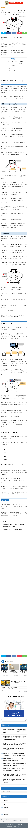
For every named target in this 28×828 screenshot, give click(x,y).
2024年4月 (5, 814)
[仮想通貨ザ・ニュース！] (14, 4)
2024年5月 (5, 811)
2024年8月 (5, 807)
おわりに (8, 72)
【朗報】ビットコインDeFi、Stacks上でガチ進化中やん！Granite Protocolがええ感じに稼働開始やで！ (14, 731)
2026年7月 (5, 804)
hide (16, 58)
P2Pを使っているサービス (12, 70)
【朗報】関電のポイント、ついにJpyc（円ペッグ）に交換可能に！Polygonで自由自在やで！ (14, 749)
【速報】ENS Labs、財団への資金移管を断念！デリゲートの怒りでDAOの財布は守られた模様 (14, 764)
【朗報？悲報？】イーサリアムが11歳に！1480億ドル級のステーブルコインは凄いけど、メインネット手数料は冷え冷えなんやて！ (14, 738)
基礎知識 (3, 7)
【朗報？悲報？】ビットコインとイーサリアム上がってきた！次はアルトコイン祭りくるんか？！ (14, 775)
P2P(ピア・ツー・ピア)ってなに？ (14, 61)
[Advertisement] (14, 593)
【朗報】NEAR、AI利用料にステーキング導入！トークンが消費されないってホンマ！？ (14, 769)
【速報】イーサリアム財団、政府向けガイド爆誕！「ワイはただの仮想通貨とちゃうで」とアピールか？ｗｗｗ (14, 781)
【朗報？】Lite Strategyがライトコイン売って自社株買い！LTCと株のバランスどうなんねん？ (14, 744)
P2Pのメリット (9, 68)
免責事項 (18, 824)
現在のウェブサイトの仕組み (16, 63)
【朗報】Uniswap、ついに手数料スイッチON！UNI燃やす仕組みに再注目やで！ (14, 759)
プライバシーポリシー (11, 824)
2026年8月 (5, 800)
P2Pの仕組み (12, 65)
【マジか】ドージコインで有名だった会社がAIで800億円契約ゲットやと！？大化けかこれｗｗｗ (14, 754)
